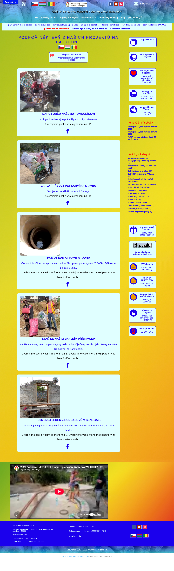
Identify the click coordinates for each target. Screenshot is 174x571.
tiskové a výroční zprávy (138, 211)
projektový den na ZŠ (137, 196)
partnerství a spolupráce (20, 25)
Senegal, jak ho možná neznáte (146, 295)
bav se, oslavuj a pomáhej (65, 25)
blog (123, 17)
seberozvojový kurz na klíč (139, 205)
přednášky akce (88, 17)
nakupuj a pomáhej (90, 25)
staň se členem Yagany (147, 108)
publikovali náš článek (137, 202)
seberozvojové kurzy (108, 17)
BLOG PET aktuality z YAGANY (141, 174)
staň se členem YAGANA (154, 25)
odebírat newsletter (120, 29)
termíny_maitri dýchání (138, 208)
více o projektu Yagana (147, 55)
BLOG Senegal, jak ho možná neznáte (140, 180)
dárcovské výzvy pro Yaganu (140, 184)
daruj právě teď (42, 25)
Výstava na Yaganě (147, 311)
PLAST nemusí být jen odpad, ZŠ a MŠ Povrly (142, 138)
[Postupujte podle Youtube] (116, 4)
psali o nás (132, 199)
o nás (35, 17)
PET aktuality (146, 264)
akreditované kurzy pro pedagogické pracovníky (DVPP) (142, 159)
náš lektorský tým (136, 190)
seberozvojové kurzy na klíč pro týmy (90, 29)
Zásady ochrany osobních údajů (82, 526)
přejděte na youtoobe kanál (140, 501)
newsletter (145, 3)
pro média (133, 17)
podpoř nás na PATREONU (56, 29)
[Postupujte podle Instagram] (121, 4)
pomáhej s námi (48, 17)
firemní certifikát (110, 25)
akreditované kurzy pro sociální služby (142, 166)
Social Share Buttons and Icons (75, 556)
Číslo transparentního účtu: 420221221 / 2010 (87, 531)
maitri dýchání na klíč (137, 187)
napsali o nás (147, 40)
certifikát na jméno (131, 25)
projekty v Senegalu (68, 17)
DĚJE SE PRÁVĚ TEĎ (147, 279)
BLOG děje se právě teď (138, 171)
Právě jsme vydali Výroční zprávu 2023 (142, 133)
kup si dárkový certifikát (147, 228)
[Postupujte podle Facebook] (111, 4)
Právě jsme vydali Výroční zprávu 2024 (142, 127)
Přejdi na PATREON (71, 54)
